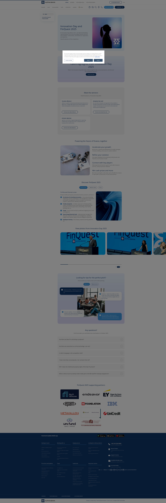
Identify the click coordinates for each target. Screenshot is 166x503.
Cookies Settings (68, 60)
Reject (88, 60)
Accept (98, 60)
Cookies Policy (97, 56)
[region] (83, 57)
